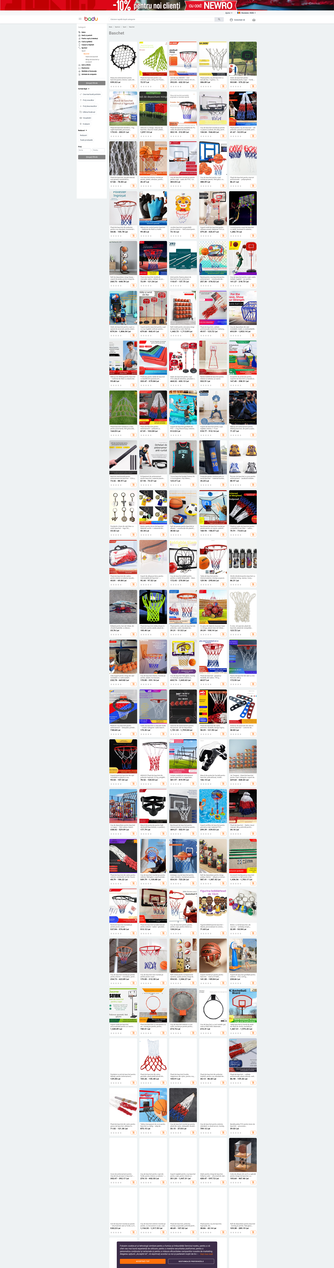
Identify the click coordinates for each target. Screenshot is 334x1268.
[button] (80, 19)
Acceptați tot (143, 1261)
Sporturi (117, 27)
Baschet (86, 54)
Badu (110, 27)
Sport (83, 51)
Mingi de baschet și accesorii (92, 61)
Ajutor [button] (227, 13)
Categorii (81, 27)
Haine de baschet (92, 56)
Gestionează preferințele (191, 1261)
